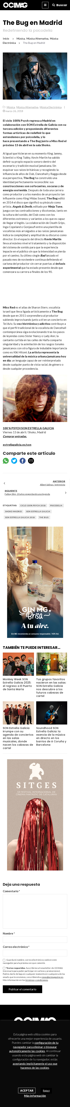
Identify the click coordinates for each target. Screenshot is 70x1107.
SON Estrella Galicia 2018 (20, 517)
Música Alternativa (27, 107)
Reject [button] (46, 1090)
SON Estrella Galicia (38, 511)
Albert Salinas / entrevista (52, 484)
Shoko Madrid (13, 511)
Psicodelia (56, 505)
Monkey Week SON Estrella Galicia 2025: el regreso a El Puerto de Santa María (17, 684)
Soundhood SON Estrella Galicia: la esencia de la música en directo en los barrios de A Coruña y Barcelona (51, 736)
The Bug (44, 517)
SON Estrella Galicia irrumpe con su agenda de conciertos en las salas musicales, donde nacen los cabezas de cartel (18, 738)
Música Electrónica (51, 107)
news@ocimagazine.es (52, 977)
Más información (35, 1095)
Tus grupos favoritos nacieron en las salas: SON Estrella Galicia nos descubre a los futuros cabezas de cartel (51, 687)
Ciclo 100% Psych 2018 (33, 505)
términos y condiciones (36, 980)
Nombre (9, 933)
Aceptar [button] (26, 1090)
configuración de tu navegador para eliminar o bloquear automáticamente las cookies (33, 1047)
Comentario (11, 891)
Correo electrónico (16, 946)
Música (11, 107)
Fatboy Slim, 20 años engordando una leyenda (27, 494)
